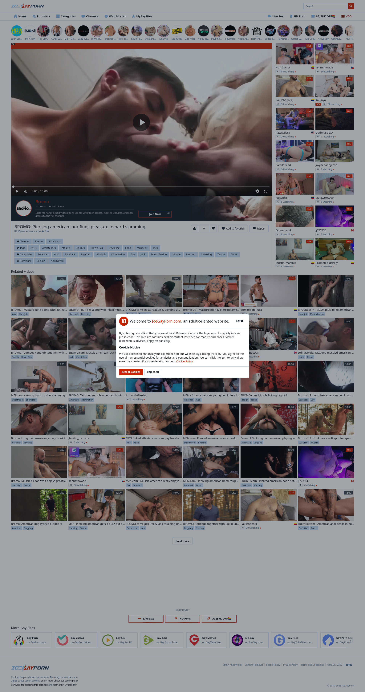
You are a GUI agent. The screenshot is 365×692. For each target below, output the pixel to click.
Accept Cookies (131, 372)
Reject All (153, 372)
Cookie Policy (184, 361)
